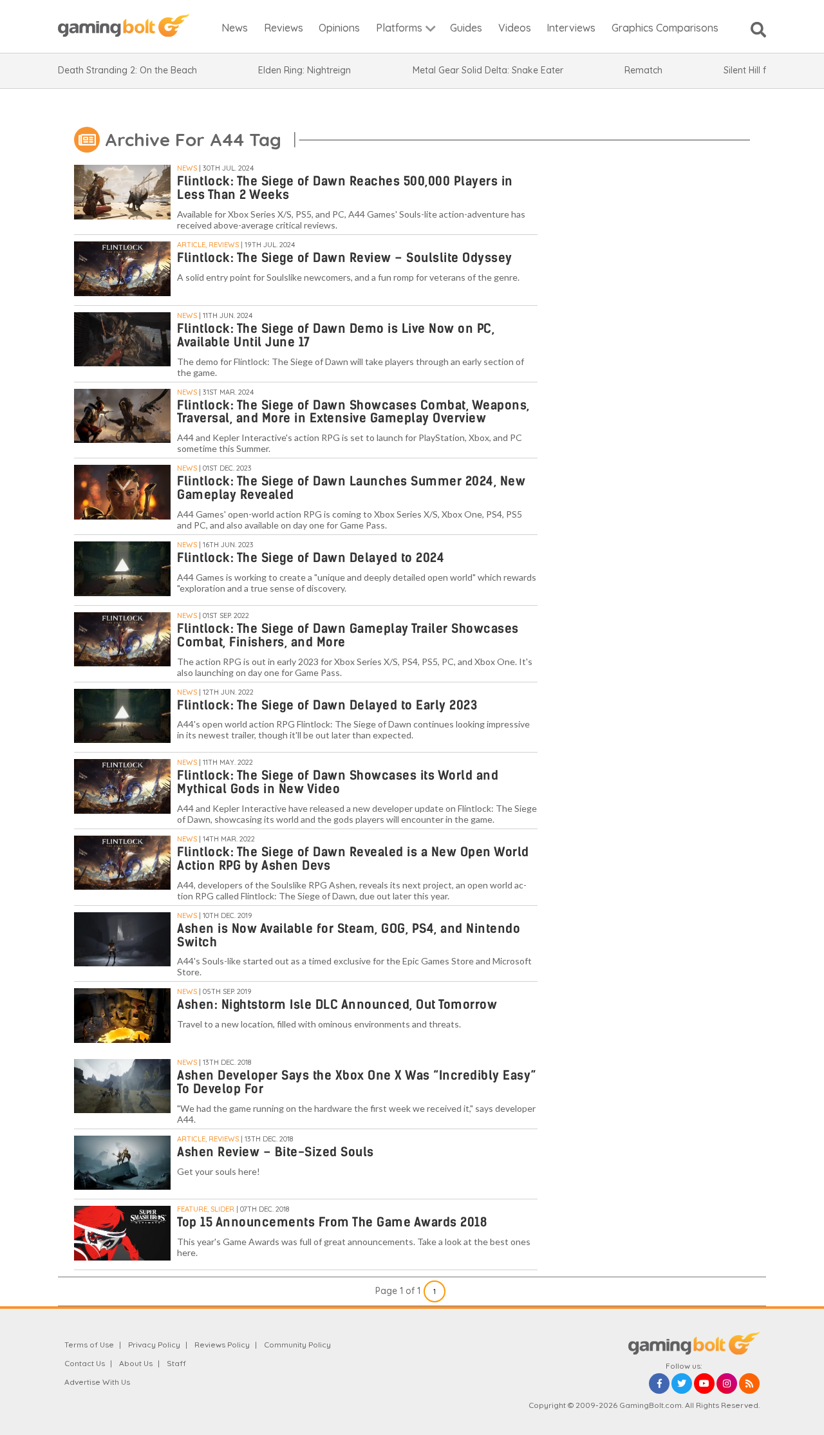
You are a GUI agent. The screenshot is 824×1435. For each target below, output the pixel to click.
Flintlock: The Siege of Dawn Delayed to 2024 (310, 557)
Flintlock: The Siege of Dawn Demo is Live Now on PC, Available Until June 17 (335, 335)
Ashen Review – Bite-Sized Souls (275, 1152)
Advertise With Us (97, 1382)
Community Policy (297, 1344)
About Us (136, 1363)
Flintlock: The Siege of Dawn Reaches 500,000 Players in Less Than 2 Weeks (345, 188)
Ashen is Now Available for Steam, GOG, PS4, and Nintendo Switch (348, 935)
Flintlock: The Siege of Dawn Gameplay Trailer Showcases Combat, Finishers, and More (348, 635)
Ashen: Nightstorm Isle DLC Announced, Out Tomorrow (337, 1004)
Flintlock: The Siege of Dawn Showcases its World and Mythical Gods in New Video (337, 782)
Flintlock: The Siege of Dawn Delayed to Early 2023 (327, 705)
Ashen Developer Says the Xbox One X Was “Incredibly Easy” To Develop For (357, 1082)
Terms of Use (89, 1344)
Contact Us (84, 1363)
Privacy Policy (154, 1344)
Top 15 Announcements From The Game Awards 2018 (332, 1222)
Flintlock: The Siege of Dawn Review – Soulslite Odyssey (344, 257)
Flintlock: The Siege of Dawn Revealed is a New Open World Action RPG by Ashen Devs (353, 859)
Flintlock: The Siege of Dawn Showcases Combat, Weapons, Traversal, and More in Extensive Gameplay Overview (353, 412)
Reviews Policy (222, 1344)
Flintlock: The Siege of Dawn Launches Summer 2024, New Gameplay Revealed (351, 488)
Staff (176, 1363)
